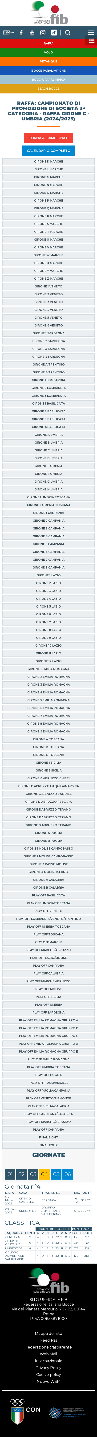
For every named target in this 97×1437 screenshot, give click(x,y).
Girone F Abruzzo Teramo (48, 817)
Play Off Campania (48, 965)
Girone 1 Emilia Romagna (48, 669)
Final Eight (48, 1137)
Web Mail (48, 1354)
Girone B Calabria (48, 887)
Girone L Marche (48, 169)
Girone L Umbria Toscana (48, 505)
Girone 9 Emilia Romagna (48, 731)
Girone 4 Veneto (48, 310)
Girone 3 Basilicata (48, 419)
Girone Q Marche (48, 208)
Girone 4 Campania (49, 536)
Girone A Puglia (48, 833)
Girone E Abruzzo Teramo (48, 809)
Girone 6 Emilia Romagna (48, 708)
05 (56, 1174)
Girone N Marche (48, 185)
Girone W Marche (48, 255)
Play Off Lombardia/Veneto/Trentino (48, 919)
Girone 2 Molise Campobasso (48, 856)
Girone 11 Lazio (48, 653)
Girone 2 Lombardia (49, 388)
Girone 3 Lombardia (49, 395)
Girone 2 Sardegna (48, 341)
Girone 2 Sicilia (49, 770)
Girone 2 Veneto (48, 294)
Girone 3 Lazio (48, 591)
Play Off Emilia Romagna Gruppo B (48, 1028)
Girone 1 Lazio (48, 575)
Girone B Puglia (48, 840)
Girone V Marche (48, 247)
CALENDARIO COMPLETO (48, 151)
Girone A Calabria (48, 880)
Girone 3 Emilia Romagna (48, 684)
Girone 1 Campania (48, 513)
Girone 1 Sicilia (48, 762)
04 (44, 1174)
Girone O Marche (48, 192)
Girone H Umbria (48, 489)
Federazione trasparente (48, 1347)
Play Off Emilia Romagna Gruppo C (48, 1036)
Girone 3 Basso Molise (48, 864)
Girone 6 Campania (49, 552)
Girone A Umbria (49, 434)
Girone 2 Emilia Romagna (48, 677)
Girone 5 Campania (48, 544)
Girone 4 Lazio (48, 598)
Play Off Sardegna (48, 1012)
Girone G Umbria (48, 481)
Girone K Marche (48, 161)
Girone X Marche (48, 263)
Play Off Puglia (48, 1075)
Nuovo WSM (49, 1381)
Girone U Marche (48, 239)
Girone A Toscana (48, 739)
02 (21, 1174)
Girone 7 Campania (49, 559)
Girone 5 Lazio (48, 606)
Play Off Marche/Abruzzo (48, 950)
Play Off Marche (49, 942)
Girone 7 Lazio (48, 622)
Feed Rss (48, 1340)
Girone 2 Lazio (48, 583)
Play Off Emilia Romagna (48, 1059)
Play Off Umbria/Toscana (48, 903)
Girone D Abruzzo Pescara (48, 801)
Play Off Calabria (48, 973)
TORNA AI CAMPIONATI (49, 138)
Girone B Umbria (49, 442)
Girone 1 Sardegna (48, 333)
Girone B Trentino (48, 372)
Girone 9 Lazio (48, 637)
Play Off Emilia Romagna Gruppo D (48, 1043)
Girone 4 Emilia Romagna (48, 692)
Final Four (49, 1145)
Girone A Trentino (48, 364)
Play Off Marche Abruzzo (48, 981)
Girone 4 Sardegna (48, 356)
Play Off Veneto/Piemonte (48, 1098)
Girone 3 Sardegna (48, 349)
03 (33, 1174)
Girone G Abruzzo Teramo (48, 825)
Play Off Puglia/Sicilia (49, 1082)
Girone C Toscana (48, 755)
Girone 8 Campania (48, 567)
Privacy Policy (48, 1368)
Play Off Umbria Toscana (48, 926)
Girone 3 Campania (49, 528)
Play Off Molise (48, 989)
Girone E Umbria (48, 466)
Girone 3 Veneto (48, 302)
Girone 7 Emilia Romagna (48, 716)
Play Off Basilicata (48, 895)
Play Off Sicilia (48, 997)
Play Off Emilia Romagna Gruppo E (48, 1051)
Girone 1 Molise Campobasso (48, 848)
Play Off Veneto (48, 911)
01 (10, 1174)
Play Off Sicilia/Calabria (48, 1106)
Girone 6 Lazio (48, 614)
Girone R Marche (48, 216)
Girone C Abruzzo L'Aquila (49, 794)
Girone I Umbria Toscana (48, 497)
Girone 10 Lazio (48, 645)
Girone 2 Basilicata (48, 411)
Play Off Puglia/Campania (48, 1090)
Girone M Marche (48, 177)
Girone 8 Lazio (48, 630)
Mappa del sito (48, 1333)
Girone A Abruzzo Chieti (48, 778)
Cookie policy (48, 1374)
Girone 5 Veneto (48, 317)
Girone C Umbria (49, 450)
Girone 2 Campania (49, 520)
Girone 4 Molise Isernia (48, 872)
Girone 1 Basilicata (48, 403)
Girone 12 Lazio (49, 661)
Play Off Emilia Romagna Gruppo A (48, 1020)
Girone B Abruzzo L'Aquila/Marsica (48, 786)
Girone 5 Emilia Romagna (48, 700)
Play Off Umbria (48, 1004)
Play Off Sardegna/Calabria (48, 1114)
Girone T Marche (48, 232)
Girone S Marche (48, 224)
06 (68, 1174)
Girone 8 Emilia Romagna (48, 723)
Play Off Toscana (48, 934)
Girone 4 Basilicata (48, 427)
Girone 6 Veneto (48, 325)
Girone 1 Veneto (48, 286)
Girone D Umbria (48, 458)
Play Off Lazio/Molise (48, 958)
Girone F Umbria (48, 474)
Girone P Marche (48, 200)
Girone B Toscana (48, 747)
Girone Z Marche (48, 278)
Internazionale (48, 1361)
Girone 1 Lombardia (48, 380)
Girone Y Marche (48, 271)
